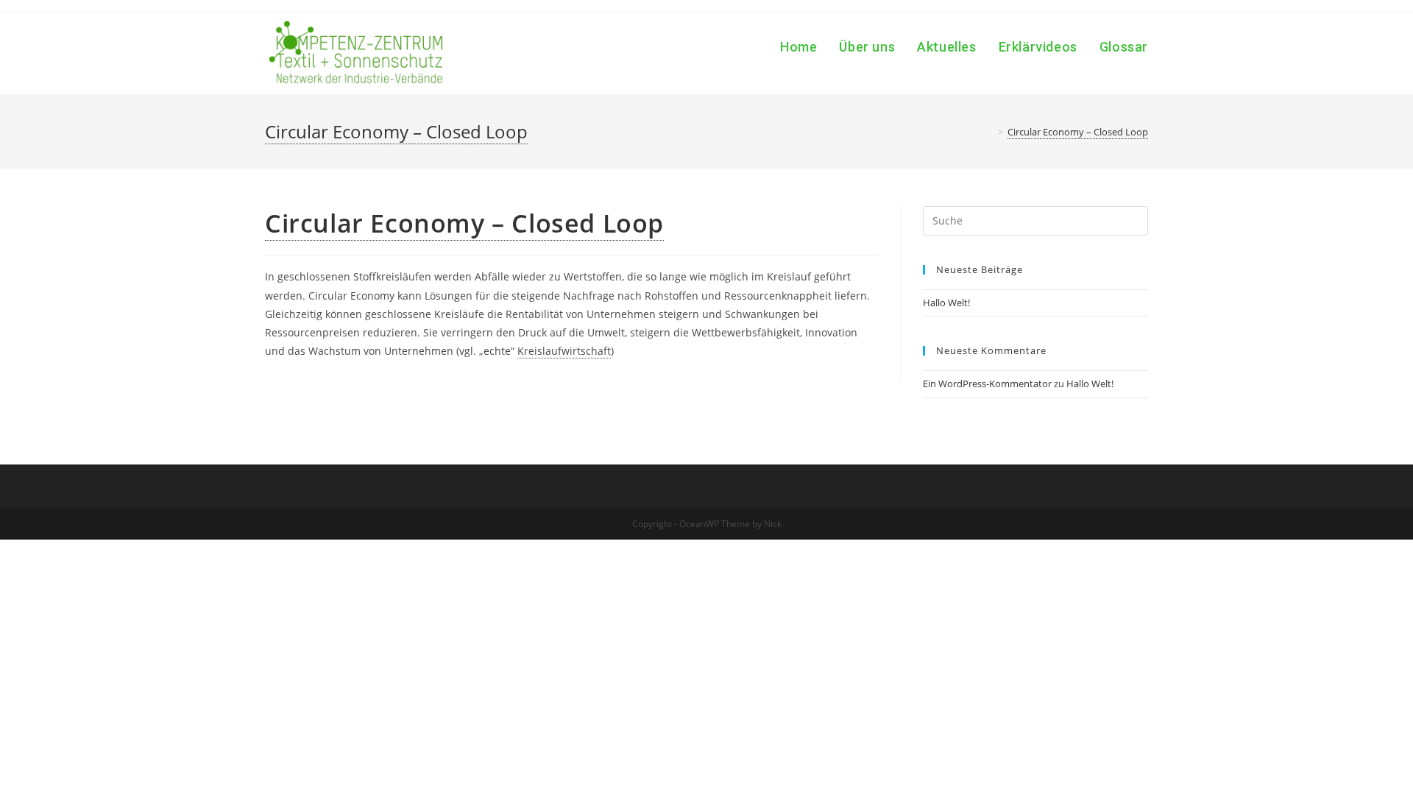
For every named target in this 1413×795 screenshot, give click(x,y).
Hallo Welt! (946, 302)
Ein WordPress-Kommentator (987, 383)
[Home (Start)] (990, 131)
